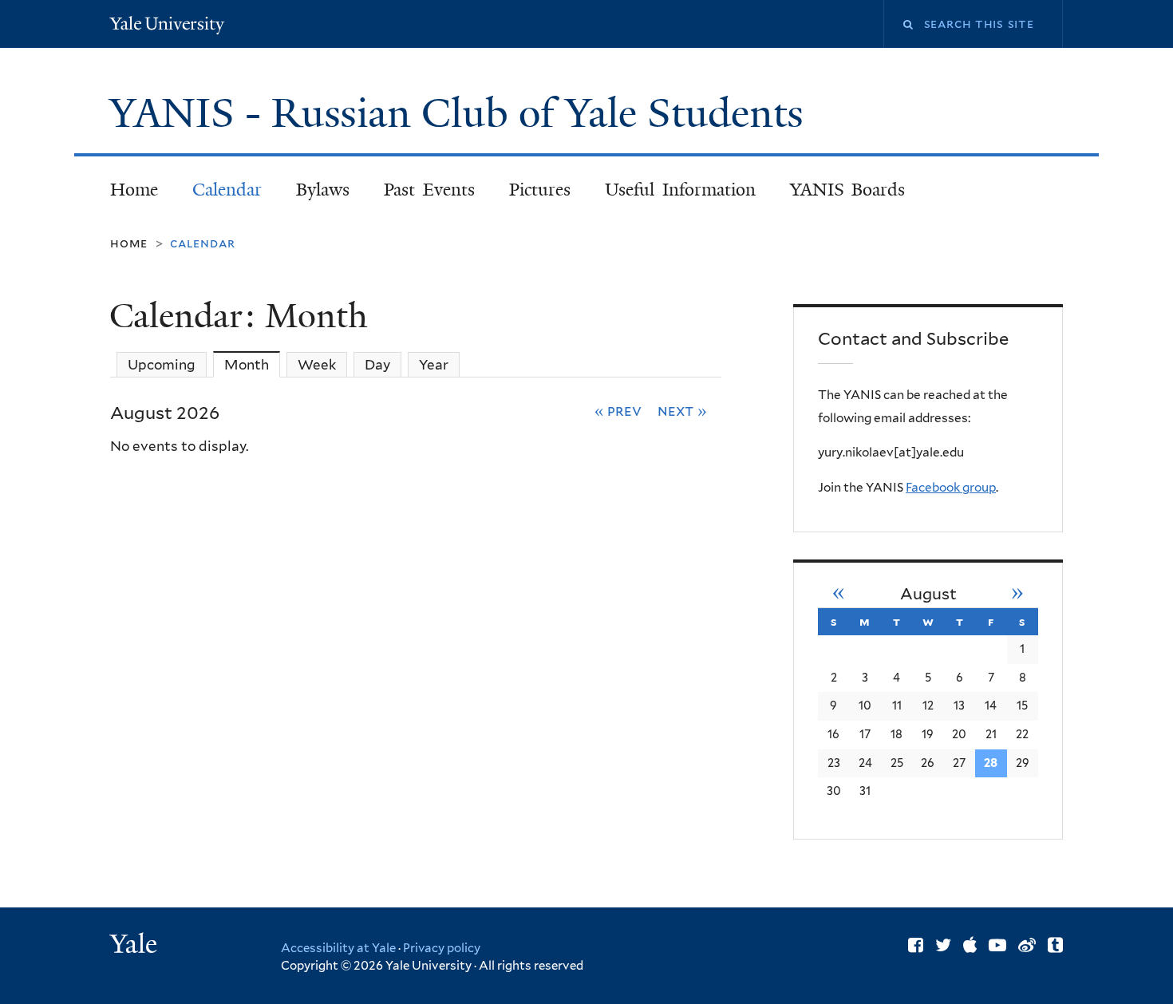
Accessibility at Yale (338, 948)
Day (377, 365)
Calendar (227, 189)
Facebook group (951, 487)
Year (433, 365)
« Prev (618, 410)
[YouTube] (997, 945)
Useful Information (680, 189)
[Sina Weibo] (1027, 945)
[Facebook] (915, 945)
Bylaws (323, 189)
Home (134, 189)
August (928, 593)
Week (317, 365)
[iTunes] (970, 945)
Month (252, 365)
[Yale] (135, 945)
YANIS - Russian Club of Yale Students (461, 113)
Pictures (540, 189)
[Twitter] (943, 945)
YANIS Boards (848, 189)
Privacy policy (441, 948)
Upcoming (162, 365)
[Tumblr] (1055, 945)
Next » (682, 410)
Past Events (429, 189)
